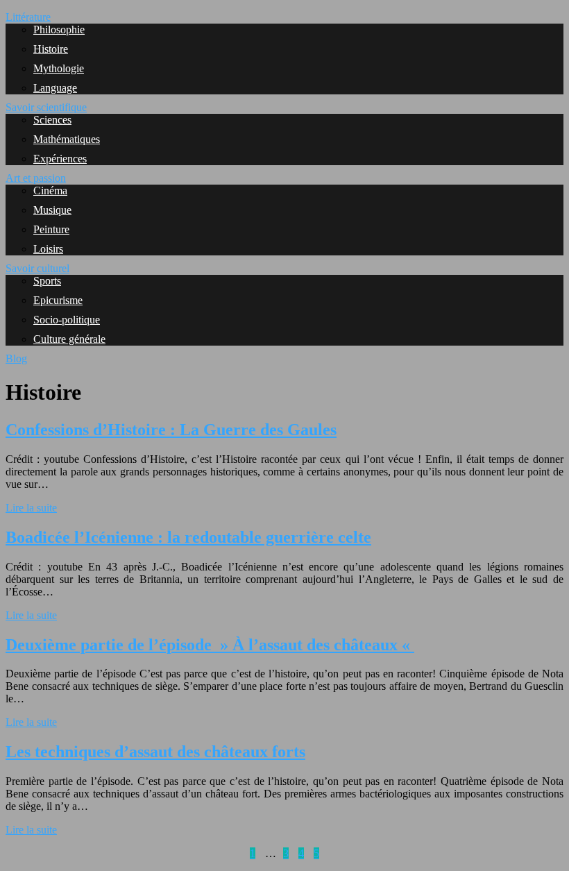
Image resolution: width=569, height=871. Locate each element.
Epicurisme (58, 300)
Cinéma (50, 190)
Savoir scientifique (46, 107)
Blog (16, 358)
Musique (52, 210)
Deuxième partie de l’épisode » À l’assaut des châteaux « (210, 645)
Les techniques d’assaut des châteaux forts (155, 752)
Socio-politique (66, 319)
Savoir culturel (37, 268)
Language (55, 88)
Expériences (60, 158)
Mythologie (58, 68)
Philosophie (59, 29)
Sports (47, 281)
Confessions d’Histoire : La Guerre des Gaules (171, 430)
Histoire (50, 49)
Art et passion (36, 178)
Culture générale (69, 339)
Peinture (51, 229)
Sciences (52, 120)
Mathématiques (66, 139)
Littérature (28, 17)
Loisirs (48, 249)
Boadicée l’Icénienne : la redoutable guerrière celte (188, 537)
